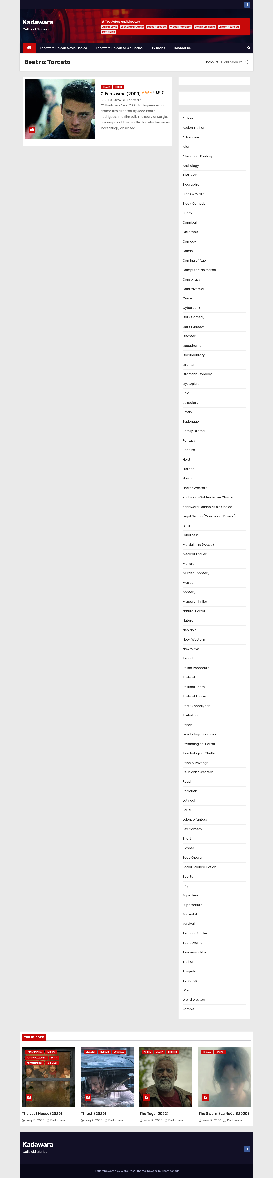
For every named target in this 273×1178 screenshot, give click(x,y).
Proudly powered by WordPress (115, 1171)
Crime (187, 298)
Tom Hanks (109, 31)
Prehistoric (191, 715)
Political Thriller (195, 696)
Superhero (191, 895)
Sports (188, 876)
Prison (187, 725)
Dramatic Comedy (197, 374)
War (186, 990)
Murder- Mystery (196, 573)
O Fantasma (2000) (133, 93)
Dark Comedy (193, 317)
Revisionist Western (198, 772)
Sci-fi (187, 810)
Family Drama (194, 431)
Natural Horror (194, 611)
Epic (186, 393)
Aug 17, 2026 (35, 1120)
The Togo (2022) (153, 1113)
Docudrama (192, 345)
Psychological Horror (199, 744)
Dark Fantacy (193, 326)
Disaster (189, 336)
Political (189, 677)
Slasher (188, 848)
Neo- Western (194, 639)
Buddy (187, 213)
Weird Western (194, 999)
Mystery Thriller (195, 601)
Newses (152, 1171)
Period (188, 658)
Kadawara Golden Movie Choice (63, 48)
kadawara (133, 100)
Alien (186, 146)
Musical (188, 582)
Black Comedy (194, 203)
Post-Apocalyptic (197, 706)
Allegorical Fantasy (198, 156)
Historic (188, 469)
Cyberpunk (191, 307)
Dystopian (191, 383)
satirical (189, 800)
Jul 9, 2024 (113, 100)
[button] (248, 48)
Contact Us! (183, 48)
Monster (189, 563)
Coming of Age (194, 260)
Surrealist (190, 914)
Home (209, 62)
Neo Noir (189, 630)
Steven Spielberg (205, 26)
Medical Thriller (195, 554)
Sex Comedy (192, 829)
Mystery (189, 592)
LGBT (187, 526)
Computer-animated (199, 270)
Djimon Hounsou (229, 26)
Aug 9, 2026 (94, 1120)
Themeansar (170, 1171)
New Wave (191, 649)
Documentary (194, 355)
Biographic (191, 184)
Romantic (190, 791)
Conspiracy (192, 279)
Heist (186, 459)
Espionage (191, 421)
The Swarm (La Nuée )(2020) (223, 1113)
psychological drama (199, 734)
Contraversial (193, 289)
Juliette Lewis (109, 26)
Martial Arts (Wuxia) (198, 544)
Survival (189, 923)
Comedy (189, 241)
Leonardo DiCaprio (132, 26)
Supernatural (193, 905)
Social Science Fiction (199, 867)
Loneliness (191, 535)
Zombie (188, 1009)
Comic (188, 251)
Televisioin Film (194, 952)
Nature (188, 620)
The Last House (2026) (42, 1113)
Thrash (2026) (93, 1113)
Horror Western (195, 488)
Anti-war (190, 175)
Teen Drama (192, 942)
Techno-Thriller (195, 933)
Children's (190, 232)
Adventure (191, 137)
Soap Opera (192, 857)
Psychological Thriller (199, 753)
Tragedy (189, 971)
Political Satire (194, 687)
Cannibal (190, 222)
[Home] (29, 48)
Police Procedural (196, 668)
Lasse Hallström (157, 26)
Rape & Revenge (196, 763)
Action (188, 118)
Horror (188, 478)
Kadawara (38, 22)
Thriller (188, 961)
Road (187, 781)
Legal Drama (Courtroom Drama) (209, 516)
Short (187, 838)
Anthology (191, 165)
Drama (106, 87)
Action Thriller (194, 127)
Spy (185, 886)
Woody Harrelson (180, 26)
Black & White (193, 194)
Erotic (118, 87)
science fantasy (195, 819)
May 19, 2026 (153, 1120)
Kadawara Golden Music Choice (119, 48)
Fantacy (189, 440)
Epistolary (190, 402)
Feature (189, 450)
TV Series (158, 48)
